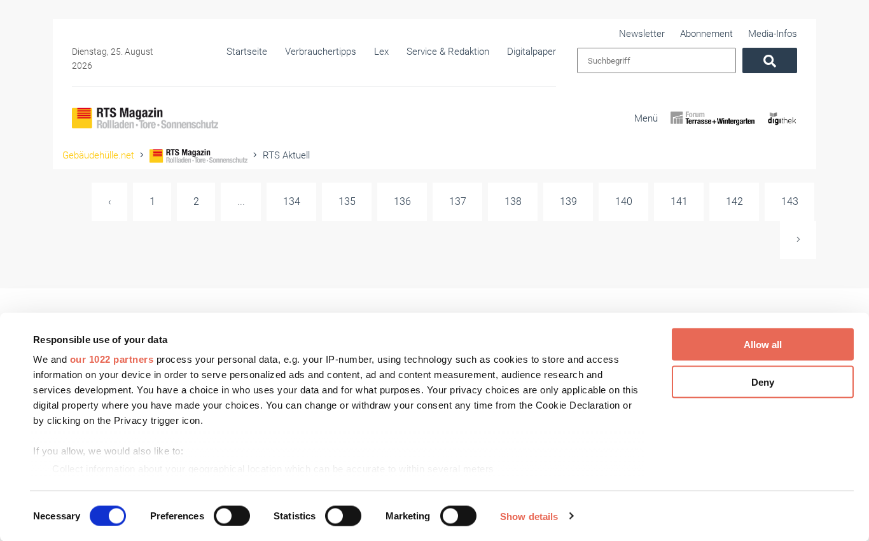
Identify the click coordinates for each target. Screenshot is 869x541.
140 (623, 201)
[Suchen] (769, 60)
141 (679, 201)
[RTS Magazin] (145, 118)
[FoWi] (713, 129)
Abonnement (706, 33)
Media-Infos (772, 33)
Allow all (763, 344)
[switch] (232, 515)
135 (347, 201)
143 (789, 201)
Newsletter (642, 33)
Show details (529, 515)
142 (734, 201)
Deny (762, 381)
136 (402, 201)
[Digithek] (782, 129)
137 (457, 201)
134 (291, 201)
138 (513, 201)
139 (568, 201)
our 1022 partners (112, 359)
